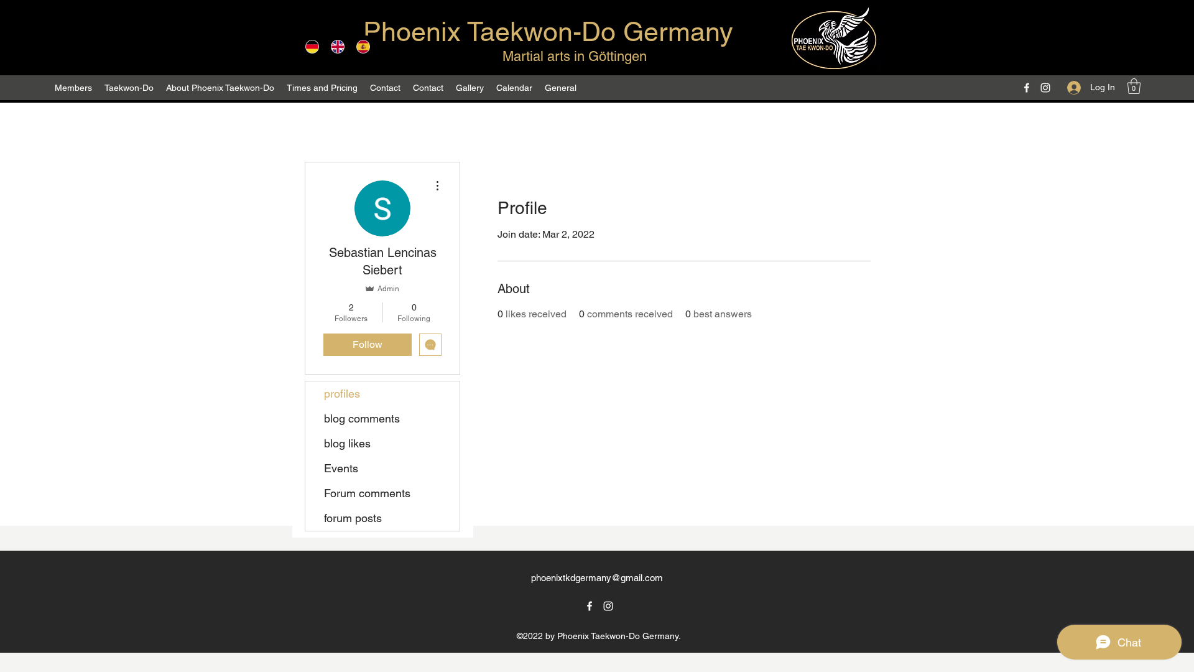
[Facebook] (1026, 88)
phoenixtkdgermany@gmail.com (597, 577)
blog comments (362, 418)
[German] (312, 46)
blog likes (347, 443)
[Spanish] (363, 46)
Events (341, 468)
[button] (220, 87)
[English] (337, 46)
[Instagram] (1045, 88)
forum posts (353, 518)
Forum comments (367, 493)
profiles (342, 393)
